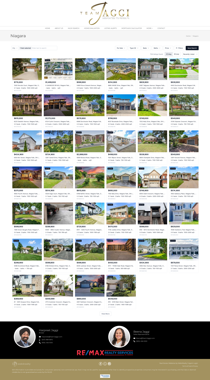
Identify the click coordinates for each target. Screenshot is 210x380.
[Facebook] (100, 363)
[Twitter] (105, 363)
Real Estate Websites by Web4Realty (173, 363)
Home (188, 36)
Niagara (195, 36)
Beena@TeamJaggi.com (145, 338)
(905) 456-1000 (47, 343)
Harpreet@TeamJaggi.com (52, 337)
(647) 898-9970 (47, 340)
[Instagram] (109, 363)
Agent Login (193, 363)
